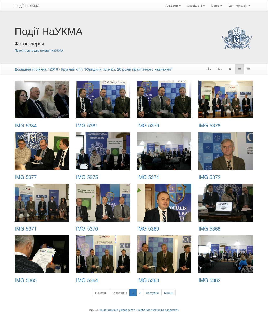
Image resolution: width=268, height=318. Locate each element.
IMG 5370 (87, 228)
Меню (215, 5)
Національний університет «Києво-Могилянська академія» (139, 310)
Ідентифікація (238, 5)
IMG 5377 (26, 177)
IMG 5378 (209, 125)
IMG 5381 (87, 125)
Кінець (168, 293)
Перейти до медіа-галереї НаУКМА (39, 50)
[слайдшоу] (230, 69)
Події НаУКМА (27, 5)
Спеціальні (195, 5)
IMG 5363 (148, 280)
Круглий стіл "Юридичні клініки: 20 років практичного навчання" (116, 69)
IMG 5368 (209, 228)
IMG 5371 (26, 228)
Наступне (152, 293)
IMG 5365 (26, 280)
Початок (100, 293)
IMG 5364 (87, 280)
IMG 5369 (148, 228)
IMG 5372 (209, 177)
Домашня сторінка (30, 69)
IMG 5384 (26, 125)
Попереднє (119, 293)
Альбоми (172, 5)
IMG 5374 (148, 177)
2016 (54, 69)
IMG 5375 (87, 177)
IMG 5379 (148, 125)
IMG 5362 (209, 280)
